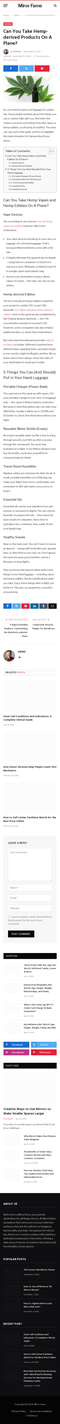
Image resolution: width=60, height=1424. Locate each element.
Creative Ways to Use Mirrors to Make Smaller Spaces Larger (27, 1111)
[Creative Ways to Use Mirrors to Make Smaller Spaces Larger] (30, 1088)
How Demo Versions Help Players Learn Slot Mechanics (29, 769)
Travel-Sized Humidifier (23, 183)
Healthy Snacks (19, 189)
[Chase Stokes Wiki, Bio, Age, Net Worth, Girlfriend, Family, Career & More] (12, 969)
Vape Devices (18, 163)
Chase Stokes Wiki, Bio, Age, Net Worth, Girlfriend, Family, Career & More (40, 968)
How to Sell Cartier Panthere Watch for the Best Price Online (29, 819)
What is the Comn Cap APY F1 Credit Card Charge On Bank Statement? (38, 1008)
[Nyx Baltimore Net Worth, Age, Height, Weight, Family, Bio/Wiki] (12, 1028)
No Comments (43, 56)
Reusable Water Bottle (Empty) (26, 179)
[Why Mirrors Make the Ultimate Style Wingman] (12, 1140)
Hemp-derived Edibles (22, 166)
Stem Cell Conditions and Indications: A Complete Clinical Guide (27, 718)
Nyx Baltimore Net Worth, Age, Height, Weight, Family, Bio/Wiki (40, 1026)
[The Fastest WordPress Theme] (12, 1273)
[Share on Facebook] (10, 68)
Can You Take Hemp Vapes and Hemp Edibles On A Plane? (26, 158)
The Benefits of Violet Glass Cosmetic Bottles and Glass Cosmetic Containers (38, 1155)
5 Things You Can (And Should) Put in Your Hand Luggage (29, 171)
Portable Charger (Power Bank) (26, 176)
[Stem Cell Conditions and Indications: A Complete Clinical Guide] (30, 696)
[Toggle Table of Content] (49, 151)
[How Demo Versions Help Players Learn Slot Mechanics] (30, 747)
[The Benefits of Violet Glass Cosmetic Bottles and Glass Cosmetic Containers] (12, 1155)
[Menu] (5, 5)
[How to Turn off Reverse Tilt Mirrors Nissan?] (12, 1290)
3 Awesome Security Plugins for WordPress (43, 627)
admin (17, 51)
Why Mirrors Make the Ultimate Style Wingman (40, 1138)
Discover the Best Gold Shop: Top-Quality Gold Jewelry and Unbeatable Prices (39, 1174)
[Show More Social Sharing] (53, 68)
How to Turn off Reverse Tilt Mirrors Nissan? (38, 1288)
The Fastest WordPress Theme (39, 1270)
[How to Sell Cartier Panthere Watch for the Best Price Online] (30, 797)
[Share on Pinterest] (42, 68)
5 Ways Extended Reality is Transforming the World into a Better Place (16, 630)
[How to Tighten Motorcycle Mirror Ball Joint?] (12, 1307)
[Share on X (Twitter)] (26, 68)
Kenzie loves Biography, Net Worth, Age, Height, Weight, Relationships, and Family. (38, 988)
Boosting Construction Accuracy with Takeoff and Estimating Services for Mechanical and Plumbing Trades (40, 1376)
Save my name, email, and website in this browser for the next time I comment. (30, 920)
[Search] (55, 5)
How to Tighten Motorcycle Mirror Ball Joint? (38, 1305)
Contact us (32, 1415)
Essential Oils (18, 186)
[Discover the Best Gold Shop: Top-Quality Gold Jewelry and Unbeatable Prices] (12, 1174)
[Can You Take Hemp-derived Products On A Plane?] (30, 89)
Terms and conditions (41, 1411)
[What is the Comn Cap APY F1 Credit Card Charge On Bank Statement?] (12, 1008)
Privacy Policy (19, 1411)
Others (8, 24)
